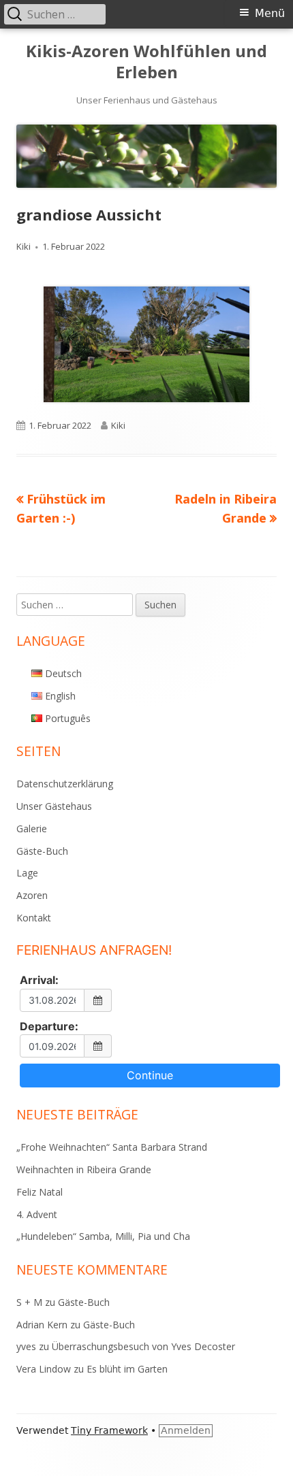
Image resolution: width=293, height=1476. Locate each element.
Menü (270, 13)
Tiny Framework (109, 1430)
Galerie (31, 828)
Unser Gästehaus (54, 806)
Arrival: (39, 979)
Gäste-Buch (42, 850)
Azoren (32, 895)
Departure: (49, 1026)
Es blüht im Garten (127, 1368)
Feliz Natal (39, 1191)
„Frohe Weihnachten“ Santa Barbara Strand (111, 1147)
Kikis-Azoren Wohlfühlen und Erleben (146, 62)
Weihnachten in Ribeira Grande (83, 1169)
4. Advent (36, 1214)
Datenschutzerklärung (64, 783)
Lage (27, 872)
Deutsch (63, 673)
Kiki (23, 246)
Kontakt (33, 917)
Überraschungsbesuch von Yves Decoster (143, 1346)
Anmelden (186, 1430)
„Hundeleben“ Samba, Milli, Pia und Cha (103, 1236)
